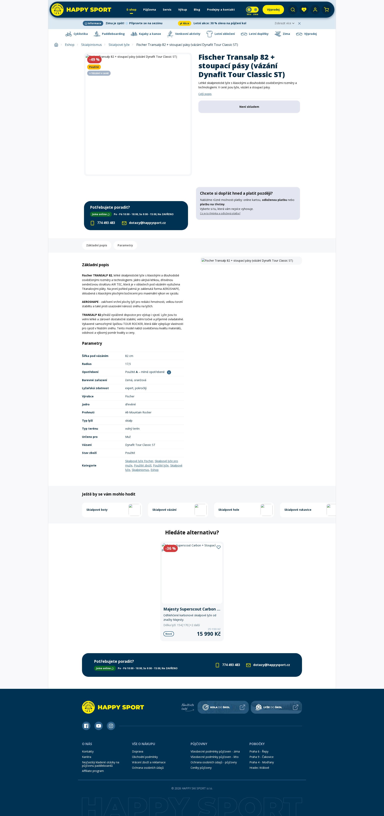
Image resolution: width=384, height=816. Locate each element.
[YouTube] (98, 726)
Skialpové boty (97, 510)
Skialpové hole (228, 510)
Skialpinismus (91, 45)
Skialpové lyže (119, 45)
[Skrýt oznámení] (299, 23)
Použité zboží (142, 465)
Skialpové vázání (164, 510)
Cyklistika (80, 34)
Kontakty (88, 751)
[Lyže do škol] (276, 707)
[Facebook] (86, 726)
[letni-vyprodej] (248, 228)
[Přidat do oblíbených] (218, 547)
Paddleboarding (113, 34)
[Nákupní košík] (326, 9)
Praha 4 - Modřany (261, 762)
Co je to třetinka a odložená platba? (220, 213)
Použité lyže (161, 465)
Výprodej (310, 34)
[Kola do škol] (223, 707)
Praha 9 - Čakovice (261, 757)
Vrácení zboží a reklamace (149, 762)
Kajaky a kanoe (149, 34)
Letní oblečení (224, 34)
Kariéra (86, 757)
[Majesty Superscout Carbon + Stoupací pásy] (192, 591)
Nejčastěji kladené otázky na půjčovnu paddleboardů (100, 764)
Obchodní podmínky (145, 757)
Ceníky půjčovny (201, 768)
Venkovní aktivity (187, 34)
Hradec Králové (259, 768)
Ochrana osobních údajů (148, 768)
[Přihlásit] (315, 9)
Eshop (69, 45)
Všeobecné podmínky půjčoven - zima (215, 751)
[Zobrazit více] (129, 23)
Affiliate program (93, 771)
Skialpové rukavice (297, 510)
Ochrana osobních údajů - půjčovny (214, 762)
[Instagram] (111, 726)
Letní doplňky (258, 34)
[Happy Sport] (81, 9)
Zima (286, 34)
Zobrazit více (283, 23)
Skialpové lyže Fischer (139, 461)
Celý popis (205, 94)
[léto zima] (252, 10)
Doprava (137, 751)
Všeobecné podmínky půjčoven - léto (215, 757)
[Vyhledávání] (293, 9)
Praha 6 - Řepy (258, 751)
